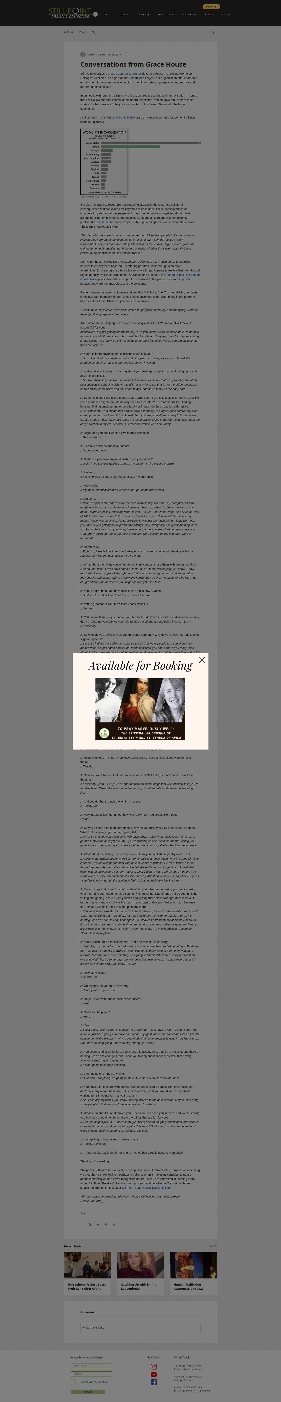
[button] (202, 660)
